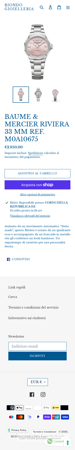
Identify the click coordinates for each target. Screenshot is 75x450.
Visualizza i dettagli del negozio (30, 215)
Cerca (12, 297)
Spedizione (35, 153)
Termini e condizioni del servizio (33, 307)
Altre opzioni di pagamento (37, 194)
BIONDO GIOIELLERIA (19, 7)
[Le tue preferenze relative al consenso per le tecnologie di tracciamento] (68, 443)
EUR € (36, 382)
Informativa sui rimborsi (27, 318)
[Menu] (68, 7)
